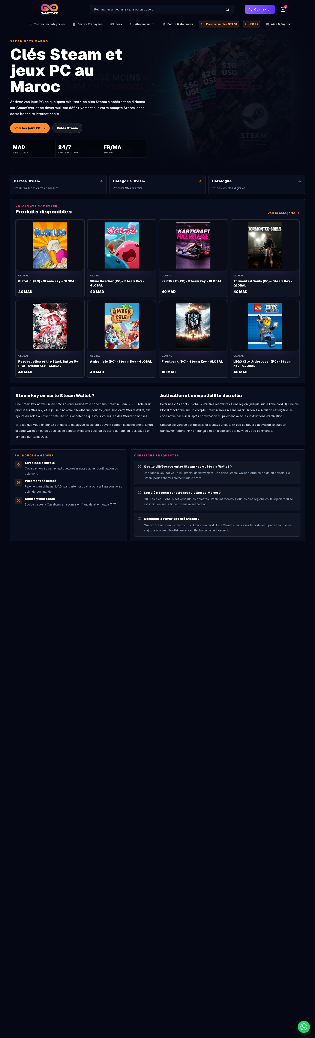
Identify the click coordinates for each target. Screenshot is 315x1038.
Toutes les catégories (49, 24)
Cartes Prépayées (90, 24)
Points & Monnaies (180, 24)
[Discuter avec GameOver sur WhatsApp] (304, 1027)
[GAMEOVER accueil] (49, 9)
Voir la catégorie (281, 213)
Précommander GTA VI (221, 24)
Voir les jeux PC (27, 128)
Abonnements (144, 24)
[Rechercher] (227, 9)
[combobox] (155, 9)
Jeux (119, 24)
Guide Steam (67, 128)
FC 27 (254, 24)
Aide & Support (281, 24)
